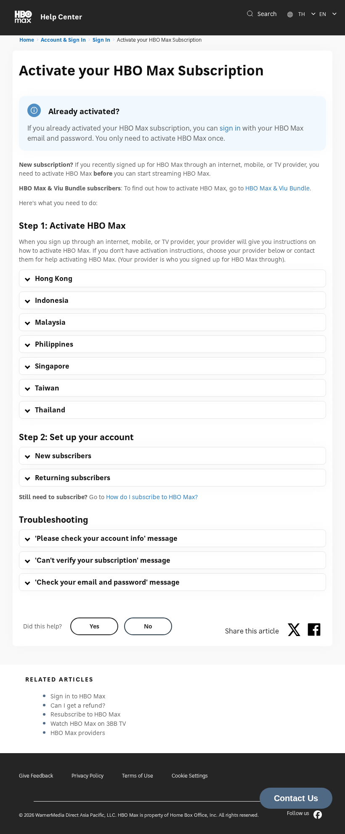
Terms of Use (137, 775)
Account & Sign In (63, 39)
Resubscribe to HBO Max (85, 714)
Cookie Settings (190, 775)
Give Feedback (36, 775)
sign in (230, 128)
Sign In (101, 39)
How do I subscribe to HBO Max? (152, 497)
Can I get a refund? (77, 705)
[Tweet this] (296, 631)
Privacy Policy (88, 775)
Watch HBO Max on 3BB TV (88, 723)
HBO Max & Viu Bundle (277, 188)
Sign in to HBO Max (77, 696)
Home (26, 39)
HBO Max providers (77, 733)
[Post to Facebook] (314, 631)
